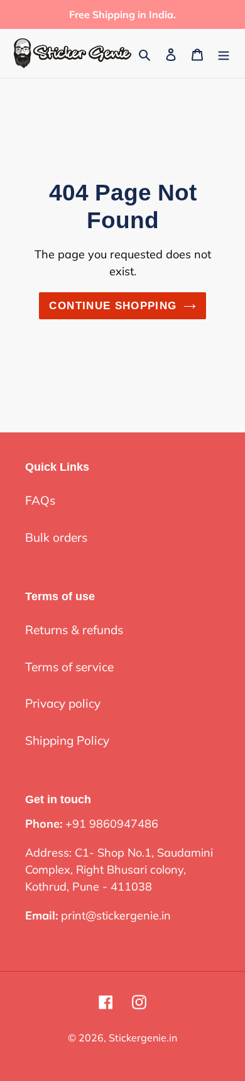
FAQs (40, 500)
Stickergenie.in (143, 1037)
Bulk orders (56, 537)
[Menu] (223, 53)
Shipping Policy (67, 740)
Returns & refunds (74, 629)
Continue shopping (113, 306)
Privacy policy (63, 703)
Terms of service (69, 666)
